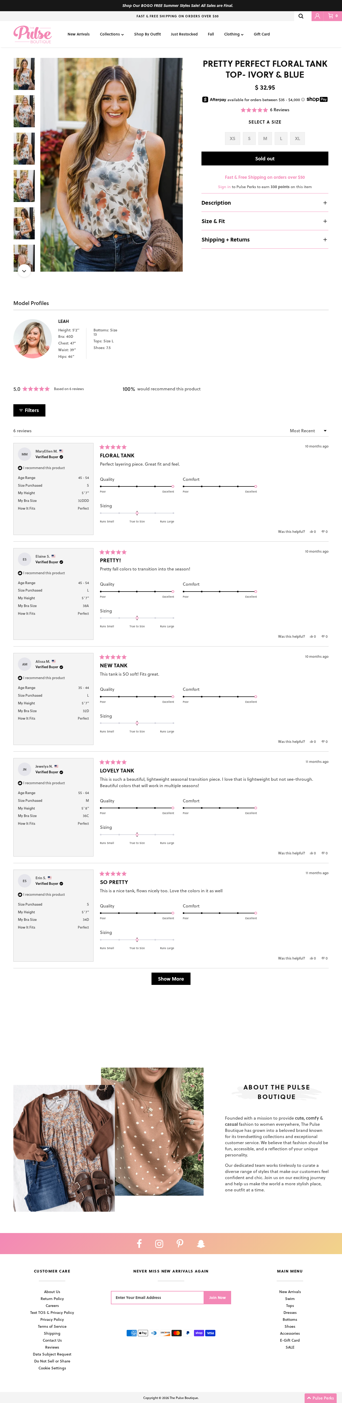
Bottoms (290, 1319)
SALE (290, 1347)
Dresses (290, 1312)
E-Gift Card (290, 1340)
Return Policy (52, 1298)
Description (216, 203)
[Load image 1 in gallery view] (111, 165)
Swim (290, 1298)
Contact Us (52, 1340)
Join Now (217, 1297)
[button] (265, 109)
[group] (111, 165)
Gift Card (262, 34)
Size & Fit (213, 221)
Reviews (52, 1347)
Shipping (52, 1333)
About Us (52, 1291)
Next (24, 270)
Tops (290, 1305)
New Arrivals (79, 34)
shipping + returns (225, 239)
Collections (110, 34)
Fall (211, 34)
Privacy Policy (52, 1319)
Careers (52, 1305)
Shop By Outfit (147, 34)
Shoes (290, 1326)
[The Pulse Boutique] (32, 34)
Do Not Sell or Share (52, 1361)
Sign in (224, 186)
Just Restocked (184, 34)
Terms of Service (52, 1326)
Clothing (232, 34)
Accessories (290, 1333)
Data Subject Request (52, 1354)
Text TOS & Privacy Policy (52, 1312)
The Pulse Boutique (184, 1397)
